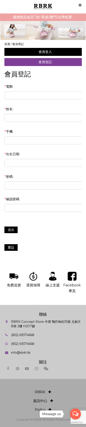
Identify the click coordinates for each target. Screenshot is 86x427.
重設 (11, 247)
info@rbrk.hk (20, 353)
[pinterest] (17, 368)
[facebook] (8, 368)
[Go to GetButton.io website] (75, 422)
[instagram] (36, 368)
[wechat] (46, 368)
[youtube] (27, 368)
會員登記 (18, 44)
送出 (11, 230)
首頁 (7, 44)
